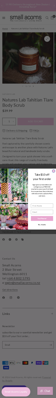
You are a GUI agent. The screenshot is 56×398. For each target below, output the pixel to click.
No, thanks (42, 224)
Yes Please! (42, 218)
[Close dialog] (53, 171)
